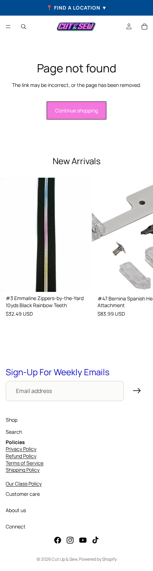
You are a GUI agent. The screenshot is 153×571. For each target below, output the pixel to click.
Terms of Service (24, 463)
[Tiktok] (95, 540)
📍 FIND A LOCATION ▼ (76, 7)
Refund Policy (21, 456)
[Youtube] (83, 540)
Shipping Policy (22, 470)
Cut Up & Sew (64, 559)
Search (14, 432)
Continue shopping (76, 110)
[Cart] (144, 26)
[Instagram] (70, 540)
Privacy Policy (21, 449)
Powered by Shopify (98, 559)
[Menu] (8, 26)
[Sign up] (137, 391)
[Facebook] (57, 540)
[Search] (23, 26)
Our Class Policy (24, 484)
